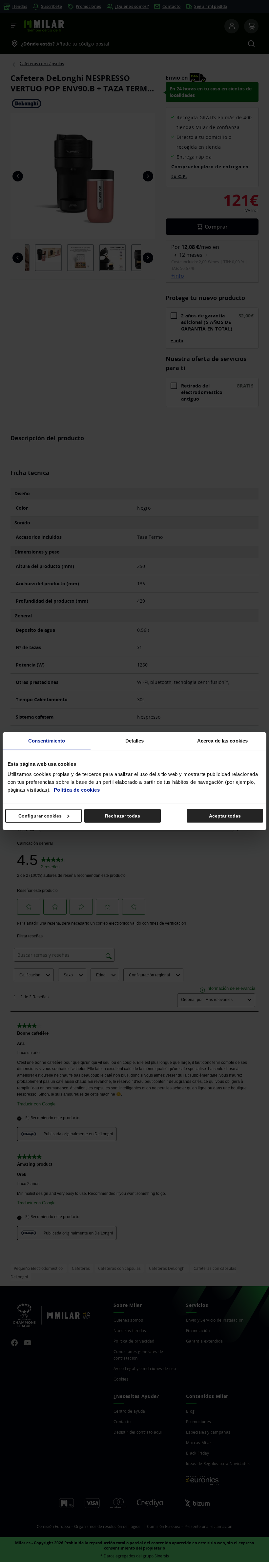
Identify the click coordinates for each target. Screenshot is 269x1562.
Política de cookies (77, 790)
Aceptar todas (225, 816)
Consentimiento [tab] (46, 740)
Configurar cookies (40, 816)
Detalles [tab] (134, 740)
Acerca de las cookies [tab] (222, 740)
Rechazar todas (122, 816)
